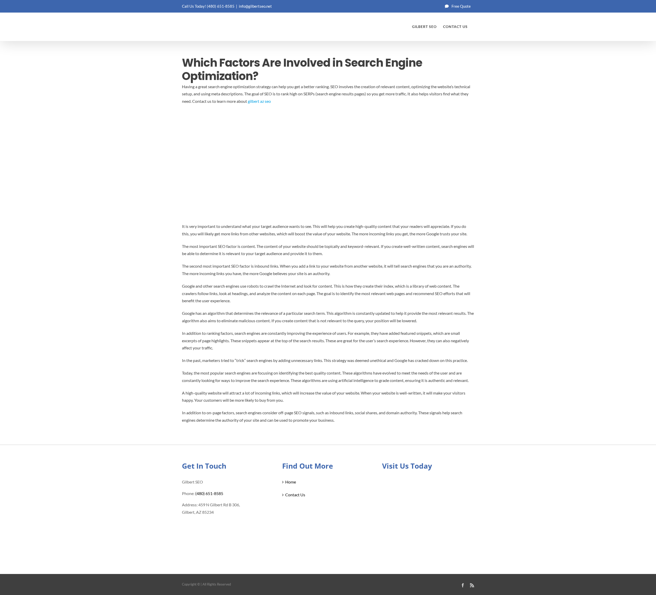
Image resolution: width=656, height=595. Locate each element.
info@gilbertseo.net (255, 6)
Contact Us (295, 494)
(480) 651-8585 (220, 6)
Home (290, 481)
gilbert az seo (259, 101)
